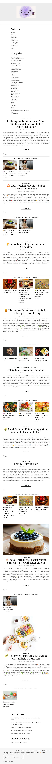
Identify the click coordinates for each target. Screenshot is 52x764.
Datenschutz (33, 750)
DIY (11, 66)
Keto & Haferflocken (26, 463)
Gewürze (13, 74)
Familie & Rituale (14, 71)
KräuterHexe (14, 86)
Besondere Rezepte (15, 61)
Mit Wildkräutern (14, 94)
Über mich (4, 753)
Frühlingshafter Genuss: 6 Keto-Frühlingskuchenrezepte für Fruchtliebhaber (26, 123)
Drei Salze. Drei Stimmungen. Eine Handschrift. (21, 727)
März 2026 (13, 35)
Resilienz (13, 107)
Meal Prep (13, 91)
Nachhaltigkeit (14, 99)
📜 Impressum (42, 752)
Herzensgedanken (15, 77)
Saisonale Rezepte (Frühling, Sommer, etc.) (20, 110)
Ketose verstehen (15, 85)
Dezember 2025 (14, 40)
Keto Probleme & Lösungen (17, 82)
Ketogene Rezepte (15, 83)
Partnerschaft (14, 101)
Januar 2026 (13, 39)
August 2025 (13, 46)
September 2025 (14, 45)
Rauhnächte (13, 105)
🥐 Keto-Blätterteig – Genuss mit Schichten (26, 245)
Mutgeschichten (14, 97)
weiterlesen (26, 149)
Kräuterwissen (14, 88)
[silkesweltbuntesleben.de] (26, 12)
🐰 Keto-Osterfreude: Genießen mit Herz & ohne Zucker (9, 704)
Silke (6, 154)
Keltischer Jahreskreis (15, 80)
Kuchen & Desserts (15, 90)
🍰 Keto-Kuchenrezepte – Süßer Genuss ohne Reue (26, 187)
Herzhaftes (13, 79)
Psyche (12, 102)
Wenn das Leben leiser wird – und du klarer (20, 733)
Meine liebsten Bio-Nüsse (10, 358)
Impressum (28, 750)
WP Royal (11, 761)
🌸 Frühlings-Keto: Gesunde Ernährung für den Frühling (9, 415)
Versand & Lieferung (13, 753)
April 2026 (13, 34)
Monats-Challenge (15, 96)
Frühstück (13, 72)
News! (38, 752)
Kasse (19, 753)
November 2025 (14, 42)
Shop (12, 112)
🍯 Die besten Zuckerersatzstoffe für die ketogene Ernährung (26, 312)
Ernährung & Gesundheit (16, 69)
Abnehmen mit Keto (15, 57)
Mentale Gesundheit (15, 93)
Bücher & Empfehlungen (16, 65)
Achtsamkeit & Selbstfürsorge (17, 58)
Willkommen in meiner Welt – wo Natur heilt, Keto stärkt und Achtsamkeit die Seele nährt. (20, 752)
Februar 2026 (14, 37)
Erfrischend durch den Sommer (26, 370)
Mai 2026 (13, 32)
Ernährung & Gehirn (15, 68)
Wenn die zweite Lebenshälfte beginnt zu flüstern (22, 730)
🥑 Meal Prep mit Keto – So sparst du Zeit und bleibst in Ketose (26, 430)
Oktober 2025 (14, 43)
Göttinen (13, 76)
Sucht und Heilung (15, 113)
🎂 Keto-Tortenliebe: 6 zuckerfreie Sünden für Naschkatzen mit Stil (9, 174)
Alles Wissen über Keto (16, 60)
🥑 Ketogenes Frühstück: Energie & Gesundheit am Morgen (26, 657)
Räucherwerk (13, 104)
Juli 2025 (12, 48)
